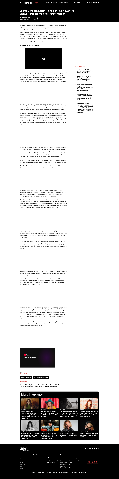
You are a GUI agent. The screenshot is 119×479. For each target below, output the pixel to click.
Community (66, 2)
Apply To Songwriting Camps (66, 460)
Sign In (55, 472)
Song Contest (49, 457)
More (88, 455)
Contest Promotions (51, 462)
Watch (78, 2)
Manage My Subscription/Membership (65, 467)
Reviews (21, 468)
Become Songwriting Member (66, 462)
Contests (60, 2)
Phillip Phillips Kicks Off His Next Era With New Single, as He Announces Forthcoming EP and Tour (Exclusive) (69, 414)
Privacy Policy (83, 472)
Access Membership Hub (65, 464)
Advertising (41, 472)
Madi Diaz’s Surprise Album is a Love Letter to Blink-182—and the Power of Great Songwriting (30, 436)
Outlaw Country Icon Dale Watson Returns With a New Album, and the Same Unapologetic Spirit (49, 436)
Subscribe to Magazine (64, 457)
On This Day (22, 464)
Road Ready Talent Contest (52, 460)
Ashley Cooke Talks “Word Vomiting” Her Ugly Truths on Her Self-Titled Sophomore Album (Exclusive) (84, 78)
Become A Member (63, 472)
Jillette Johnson (23, 373)
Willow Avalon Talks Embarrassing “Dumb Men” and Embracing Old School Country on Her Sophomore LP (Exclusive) (30, 415)
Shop (71, 2)
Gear (21, 466)
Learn (74, 2)
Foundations (76, 457)
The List (21, 462)
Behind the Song (23, 457)
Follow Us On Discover (25, 377)
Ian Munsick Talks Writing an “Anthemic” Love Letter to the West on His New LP (84, 71)
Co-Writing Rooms (77, 460)
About (33, 472)
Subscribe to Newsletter (65, 458)
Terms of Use (73, 472)
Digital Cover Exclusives (24, 458)
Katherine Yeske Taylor (25, 17)
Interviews (22, 8)
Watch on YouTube (91, 458)
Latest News (54, 2)
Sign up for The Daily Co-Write (39, 457)
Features (48, 2)
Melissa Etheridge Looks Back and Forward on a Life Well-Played (89, 435)
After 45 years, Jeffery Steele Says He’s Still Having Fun (68, 435)
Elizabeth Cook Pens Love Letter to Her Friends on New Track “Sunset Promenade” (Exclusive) (49, 414)
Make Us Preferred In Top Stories (40, 377)
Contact (49, 472)
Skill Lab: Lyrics (77, 458)
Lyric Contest (49, 458)
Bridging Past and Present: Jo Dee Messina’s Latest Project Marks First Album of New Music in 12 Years (89, 414)
